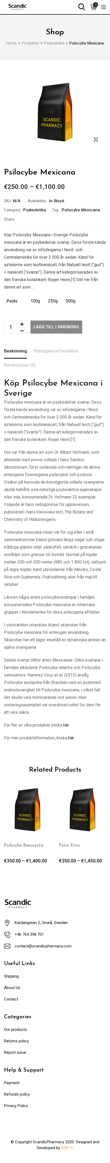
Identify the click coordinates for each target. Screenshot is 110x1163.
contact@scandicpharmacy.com (43, 946)
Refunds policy (17, 1094)
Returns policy (16, 1041)
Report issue (15, 1052)
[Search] (82, 6)
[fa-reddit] (68, 219)
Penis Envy (69, 845)
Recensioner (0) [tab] (20, 365)
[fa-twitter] (32, 219)
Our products (15, 1029)
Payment (11, 1082)
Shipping (11, 976)
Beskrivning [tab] (15, 351)
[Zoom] (96, 140)
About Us (12, 987)
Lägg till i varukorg (56, 327)
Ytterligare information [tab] (55, 351)
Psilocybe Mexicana (81, 210)
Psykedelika (34, 210)
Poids (12, 301)
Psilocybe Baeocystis (24, 845)
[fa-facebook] (20, 219)
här (66, 725)
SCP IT (67, 1147)
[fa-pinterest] (56, 219)
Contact (11, 999)
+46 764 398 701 (29, 934)
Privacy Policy (16, 1105)
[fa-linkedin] (44, 219)
